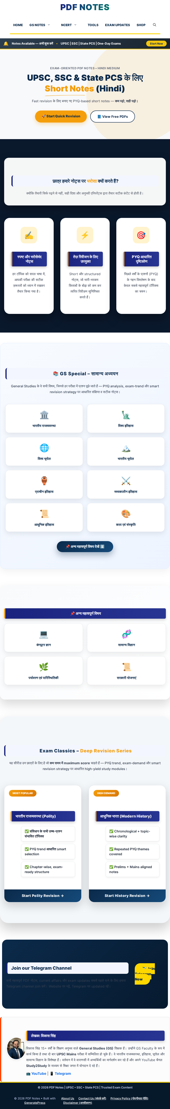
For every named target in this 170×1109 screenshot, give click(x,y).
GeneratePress (34, 1102)
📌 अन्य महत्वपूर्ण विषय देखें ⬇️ (85, 546)
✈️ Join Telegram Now (145, 974)
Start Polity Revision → (43, 896)
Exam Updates (117, 25)
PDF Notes (85, 7)
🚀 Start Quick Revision (61, 116)
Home (18, 25)
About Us (67, 1098)
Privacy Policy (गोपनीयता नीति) (129, 1098)
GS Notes (37, 25)
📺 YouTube (36, 1073)
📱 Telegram (60, 1073)
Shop (141, 25)
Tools (93, 25)
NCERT (66, 25)
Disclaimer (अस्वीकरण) (77, 1102)
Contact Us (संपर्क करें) (92, 1098)
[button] (154, 25)
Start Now (156, 43)
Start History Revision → (127, 896)
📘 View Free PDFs (112, 116)
